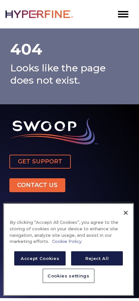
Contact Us (37, 185)
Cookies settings (69, 275)
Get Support (40, 161)
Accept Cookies (40, 258)
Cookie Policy (66, 241)
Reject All (97, 258)
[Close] (126, 213)
